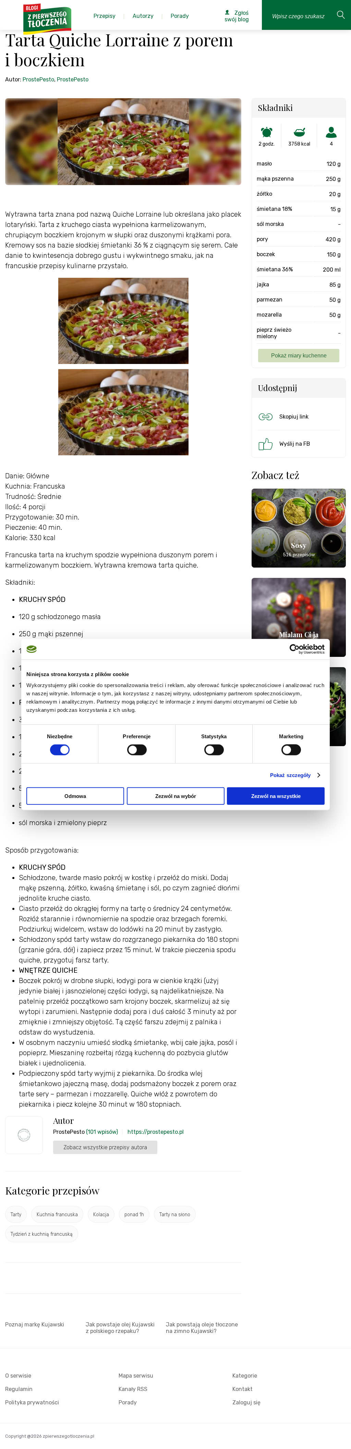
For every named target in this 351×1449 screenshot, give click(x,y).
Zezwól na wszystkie (276, 796)
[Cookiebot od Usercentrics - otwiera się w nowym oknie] (295, 649)
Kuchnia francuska (57, 1215)
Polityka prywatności (32, 1402)
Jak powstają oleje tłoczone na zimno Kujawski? (202, 1327)
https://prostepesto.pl (156, 1132)
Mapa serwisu (136, 1375)
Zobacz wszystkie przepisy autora (105, 1147)
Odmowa (75, 796)
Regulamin (19, 1389)
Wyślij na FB (294, 444)
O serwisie (18, 1375)
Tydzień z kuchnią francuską (42, 1234)
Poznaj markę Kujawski (34, 1324)
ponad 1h (134, 1215)
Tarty (16, 1215)
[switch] (137, 749)
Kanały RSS (133, 1389)
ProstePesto (38, 79)
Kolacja (101, 1215)
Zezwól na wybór (175, 796)
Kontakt (242, 1389)
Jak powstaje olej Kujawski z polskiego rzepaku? (120, 1327)
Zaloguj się (246, 1402)
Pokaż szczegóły (290, 775)
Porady (128, 1402)
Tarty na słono (174, 1215)
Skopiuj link (293, 416)
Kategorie (244, 1375)
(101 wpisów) (102, 1132)
